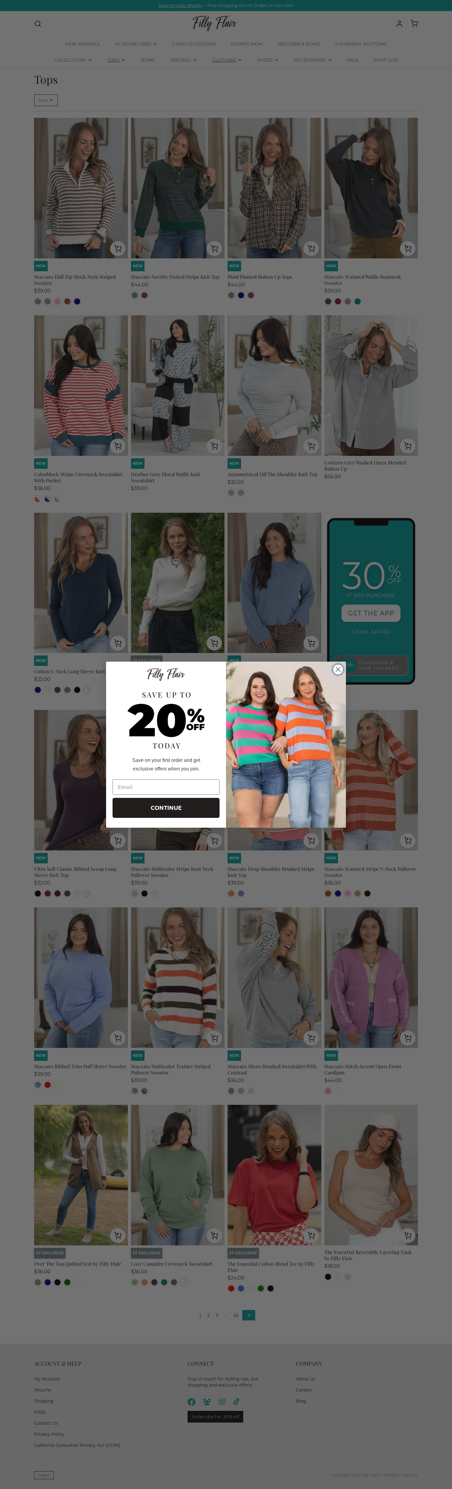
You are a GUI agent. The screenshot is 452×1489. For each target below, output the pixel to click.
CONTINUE (166, 808)
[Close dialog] (338, 669)
